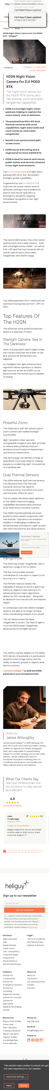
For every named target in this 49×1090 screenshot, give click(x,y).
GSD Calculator (10, 1027)
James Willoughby (37, 70)
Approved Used (10, 939)
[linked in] (28, 1040)
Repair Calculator (11, 1034)
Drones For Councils (12, 997)
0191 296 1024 (33, 1021)
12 (40, 851)
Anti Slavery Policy (35, 942)
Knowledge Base (10, 1040)
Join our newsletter (24, 910)
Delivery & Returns (35, 945)
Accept (23, 1085)
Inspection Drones (11, 994)
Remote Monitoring (12, 964)
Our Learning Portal (36, 981)
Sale (5, 942)
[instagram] (41, 1040)
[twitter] (37, 1040)
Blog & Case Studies (12, 1021)
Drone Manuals (10, 1043)
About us (31, 975)
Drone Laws (8, 1024)
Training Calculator (12, 1030)
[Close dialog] (48, 533)
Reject (9, 1085)
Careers (30, 985)
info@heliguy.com (35, 1030)
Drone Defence (10, 961)
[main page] (8, 16)
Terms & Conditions (36, 939)
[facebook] (32, 1040)
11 (37, 851)
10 (34, 851)
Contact (31, 988)
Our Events (32, 978)
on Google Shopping (12, 805)
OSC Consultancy (11, 951)
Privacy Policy (33, 927)
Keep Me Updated (25, 552)
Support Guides (10, 1037)
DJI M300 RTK (30, 183)
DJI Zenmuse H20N (17, 171)
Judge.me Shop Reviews (18, 825)
